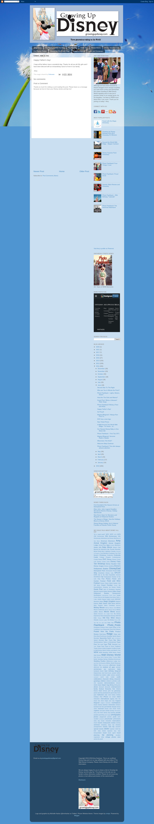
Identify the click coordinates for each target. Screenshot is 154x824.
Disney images (99, 566)
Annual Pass (102, 545)
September (101, 377)
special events (98, 729)
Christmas (102, 555)
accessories (105, 665)
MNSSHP (117, 599)
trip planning (107, 735)
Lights (108, 599)
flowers (96, 691)
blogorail (117, 671)
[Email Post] (59, 74)
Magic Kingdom (109, 601)
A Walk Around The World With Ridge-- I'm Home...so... (107, 425)
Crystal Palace (98, 559)
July (99, 382)
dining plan (117, 685)
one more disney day (103, 712)
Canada (113, 551)
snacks (105, 726)
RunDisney (103, 636)
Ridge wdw (117, 634)
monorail (101, 708)
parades (96, 715)
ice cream (112, 697)
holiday (118, 695)
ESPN (95, 575)
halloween (100, 695)
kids (116, 699)
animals (118, 667)
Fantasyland (107, 577)
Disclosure (82, 780)
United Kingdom (106, 648)
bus (101, 675)
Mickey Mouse (99, 607)
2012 (98, 363)
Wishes (108, 663)
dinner (96, 687)
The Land (100, 644)
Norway (113, 616)
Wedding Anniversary (114, 659)
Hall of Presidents (109, 589)
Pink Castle (108, 627)
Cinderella (110, 555)
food (100, 691)
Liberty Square (102, 599)
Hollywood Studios (101, 593)
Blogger (76, 815)
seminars (97, 725)
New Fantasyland (106, 616)
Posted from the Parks (104, 631)
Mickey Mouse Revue (110, 609)
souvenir (118, 726)
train (119, 731)
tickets (104, 731)
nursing (112, 710)
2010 (98, 466)
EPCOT (117, 573)
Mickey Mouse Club (110, 607)
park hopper (108, 714)
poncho (109, 717)
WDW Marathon (103, 652)
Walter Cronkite (113, 657)
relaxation (108, 721)
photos (96, 717)
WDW (96, 652)
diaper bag (105, 685)
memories (111, 705)
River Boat (97, 636)
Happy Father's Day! (104, 409)
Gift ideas (97, 585)
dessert (118, 683)
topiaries (109, 731)
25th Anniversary (99, 536)
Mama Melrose (116, 603)
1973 (111, 534)
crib (95, 683)
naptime (96, 710)
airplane (105, 667)
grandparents (106, 693)
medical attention (103, 705)
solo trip (112, 726)
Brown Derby (97, 551)
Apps (108, 545)
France (102, 583)
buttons (104, 675)
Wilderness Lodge (111, 661)
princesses (116, 719)
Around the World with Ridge (60, 51)
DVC (104, 559)
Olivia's (118, 618)
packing (113, 712)
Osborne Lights (103, 620)
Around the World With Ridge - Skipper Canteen (110, 143)
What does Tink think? (104, 441)
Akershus (116, 538)
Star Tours (108, 640)
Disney (109, 559)
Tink (109, 644)
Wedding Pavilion (100, 661)
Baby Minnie (107, 547)
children (103, 681)
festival (101, 689)
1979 (118, 534)
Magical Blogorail (79, 51)
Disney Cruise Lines (103, 561)
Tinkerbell (114, 644)
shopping (104, 725)
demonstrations (109, 683)
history (113, 695)
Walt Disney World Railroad (101, 657)
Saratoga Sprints (111, 636)
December (101, 368)
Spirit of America (116, 638)
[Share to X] (67, 74)
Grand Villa (117, 585)
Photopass (97, 627)
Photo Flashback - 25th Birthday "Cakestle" (110, 196)
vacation (118, 735)
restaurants (106, 723)
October (101, 374)
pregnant (101, 718)
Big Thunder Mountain (113, 549)
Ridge (110, 634)
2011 (98, 366)
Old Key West (109, 618)
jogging (112, 699)
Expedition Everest (114, 575)
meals (95, 705)
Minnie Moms (96, 48)
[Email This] (63, 74)
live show (101, 701)
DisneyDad (114, 568)
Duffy (112, 573)
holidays (96, 697)
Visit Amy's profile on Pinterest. (104, 248)
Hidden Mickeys (107, 591)
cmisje (108, 813)
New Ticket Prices (103, 422)
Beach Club (116, 547)
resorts (100, 723)
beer (106, 671)
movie (114, 708)
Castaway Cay (113, 553)
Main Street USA (105, 603)
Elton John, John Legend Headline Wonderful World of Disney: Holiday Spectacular (105, 510)
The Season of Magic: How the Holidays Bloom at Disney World (107, 520)
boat (103, 673)
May (99, 451)
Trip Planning (72, 48)
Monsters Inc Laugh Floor (105, 613)
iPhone (106, 697)
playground (103, 717)
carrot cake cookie (107, 677)
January (101, 462)
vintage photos (110, 737)
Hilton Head (116, 591)
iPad (101, 697)
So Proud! (100, 412)
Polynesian (106, 629)
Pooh (111, 629)
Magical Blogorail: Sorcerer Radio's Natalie (106, 437)
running (118, 723)
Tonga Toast (100, 646)
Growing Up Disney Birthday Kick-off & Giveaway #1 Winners (109, 133)
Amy (118, 540)
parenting (101, 715)
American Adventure (108, 541)
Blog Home (38, 48)
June (99, 385)
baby (118, 669)
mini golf (104, 707)
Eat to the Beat (103, 575)
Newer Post (39, 171)
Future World (109, 583)
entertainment (115, 687)
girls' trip (110, 691)
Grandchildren (98, 587)
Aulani (96, 547)
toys (115, 731)
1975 (115, 534)
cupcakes (100, 683)
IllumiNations (97, 595)
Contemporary (116, 557)
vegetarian (97, 737)
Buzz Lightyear (106, 551)
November (101, 371)
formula (105, 691)
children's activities (111, 681)
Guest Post (98, 589)
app (105, 669)
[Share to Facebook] (69, 74)
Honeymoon (116, 593)
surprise (112, 729)
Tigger (105, 644)
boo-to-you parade (110, 673)
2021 (98, 349)
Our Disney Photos (40, 51)
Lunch (112, 599)
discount (101, 687)
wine (118, 737)
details (96, 685)
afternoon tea (98, 667)
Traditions (117, 646)
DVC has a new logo (104, 419)
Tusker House (98, 648)
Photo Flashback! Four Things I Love (109, 164)
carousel (96, 677)
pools (114, 717)
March (100, 457)
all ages (112, 667)
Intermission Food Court (109, 595)
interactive (97, 699)
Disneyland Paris (99, 571)
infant (118, 697)
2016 (98, 355)
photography (115, 715)
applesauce (111, 669)
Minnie (101, 612)
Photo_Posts (113, 625)
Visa (119, 650)
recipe (102, 721)
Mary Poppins (98, 605)
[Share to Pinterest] (71, 74)
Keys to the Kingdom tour (105, 597)
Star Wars (116, 640)
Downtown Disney (104, 573)
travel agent (112, 733)
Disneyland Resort (111, 571)
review (113, 723)
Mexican (118, 605)
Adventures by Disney (107, 538)
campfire (118, 675)
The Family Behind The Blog (55, 48)
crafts (118, 681)
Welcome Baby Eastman (105, 443)
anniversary (98, 669)
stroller (106, 729)
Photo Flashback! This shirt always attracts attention (108, 447)
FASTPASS (97, 577)
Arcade (112, 545)
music (118, 708)
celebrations (98, 679)
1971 (107, 534)
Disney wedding (109, 566)
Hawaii (101, 591)
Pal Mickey (111, 620)
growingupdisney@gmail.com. (51, 758)
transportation (98, 733)
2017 (98, 352)
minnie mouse (111, 707)
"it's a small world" (99, 534)
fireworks (108, 689)
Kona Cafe (116, 597)
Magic (101, 601)
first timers (116, 689)
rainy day (97, 721)
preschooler (109, 719)
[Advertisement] (61, 154)
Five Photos (106, 579)
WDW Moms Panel (114, 652)
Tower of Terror (109, 646)
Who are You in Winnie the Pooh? (108, 390)
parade (118, 712)
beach (102, 671)
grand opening (98, 693)
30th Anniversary (111, 536)
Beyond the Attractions (100, 549)
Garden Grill (116, 583)
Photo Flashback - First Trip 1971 (108, 433)
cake (108, 675)
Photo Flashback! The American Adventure (109, 206)
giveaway (117, 691)
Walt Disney (97, 655)
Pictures (102, 627)
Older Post (84, 171)
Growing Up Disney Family (111, 587)
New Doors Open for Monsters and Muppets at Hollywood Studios (105, 516)
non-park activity (104, 710)
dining (112, 685)
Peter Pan (110, 622)
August (100, 379)
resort (95, 723)
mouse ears (108, 708)
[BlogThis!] (65, 74)
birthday (111, 671)
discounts (107, 687)
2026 (98, 347)
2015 (98, 358)
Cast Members (104, 553)
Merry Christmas (109, 605)
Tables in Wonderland (109, 642)
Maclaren (96, 601)
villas (102, 737)
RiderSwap (102, 634)
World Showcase (116, 663)
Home (62, 171)
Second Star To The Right (106, 387)
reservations (116, 721)
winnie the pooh (98, 739)
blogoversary (97, 673)
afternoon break (114, 665)
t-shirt (116, 729)
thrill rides (97, 731)
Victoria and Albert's (112, 650)
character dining (108, 679)
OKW (117, 616)
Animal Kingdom (100, 543)
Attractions (117, 545)
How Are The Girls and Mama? (107, 397)
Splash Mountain (99, 640)
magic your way (110, 701)
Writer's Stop (97, 665)
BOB (100, 547)
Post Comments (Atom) (50, 175)
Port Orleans (116, 629)
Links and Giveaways (96, 51)
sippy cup (111, 725)
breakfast (96, 675)
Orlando (96, 620)
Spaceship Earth (105, 638)
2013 (98, 360)
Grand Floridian (107, 585)
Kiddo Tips (84, 48)
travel (105, 733)
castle (118, 677)
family (96, 689)
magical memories (106, 702)
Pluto (101, 629)
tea (119, 729)
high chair (108, 695)
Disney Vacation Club (111, 48)
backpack (96, 671)
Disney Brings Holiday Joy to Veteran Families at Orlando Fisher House (106, 524)
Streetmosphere (98, 642)
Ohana (99, 618)
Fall (102, 577)
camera (113, 675)
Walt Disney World (110, 655)
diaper (100, 685)
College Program (105, 557)
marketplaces (116, 703)
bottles (118, 673)
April (99, 454)
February (101, 459)
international (105, 699)
